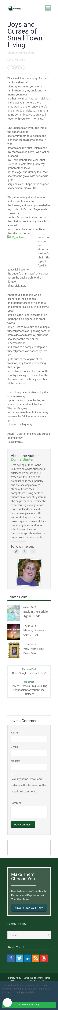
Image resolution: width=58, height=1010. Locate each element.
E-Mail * (15, 746)
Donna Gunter (18, 59)
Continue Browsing (29, 1004)
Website (15, 760)
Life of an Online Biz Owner (20, 52)
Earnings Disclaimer (32, 978)
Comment (16, 802)
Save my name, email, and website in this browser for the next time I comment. (28, 785)
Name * (15, 732)
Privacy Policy (14, 978)
